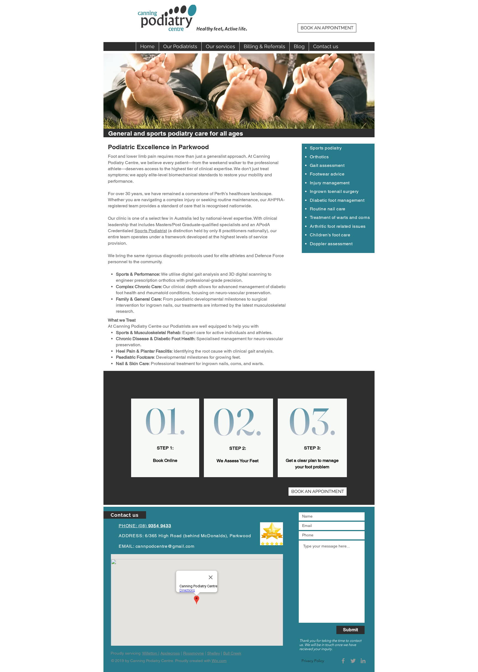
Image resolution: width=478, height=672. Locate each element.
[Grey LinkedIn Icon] (363, 660)
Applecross (170, 653)
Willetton (150, 653)
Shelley (213, 653)
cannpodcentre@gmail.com (165, 546)
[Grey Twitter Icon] (353, 660)
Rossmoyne (193, 653)
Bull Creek (232, 653)
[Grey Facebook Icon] (343, 660)
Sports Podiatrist (150, 230)
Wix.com (219, 660)
